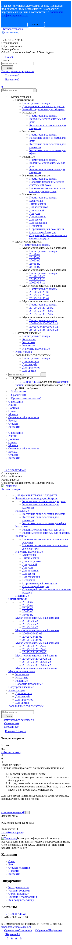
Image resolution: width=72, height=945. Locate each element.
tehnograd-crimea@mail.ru (16, 926)
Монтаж (13, 414)
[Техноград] (9, 838)
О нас (11, 861)
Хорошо (36, 24)
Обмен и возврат (18, 893)
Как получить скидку (21, 899)
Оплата (12, 411)
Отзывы (13, 423)
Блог (11, 864)
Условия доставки (19, 890)
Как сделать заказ (18, 887)
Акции (12, 404)
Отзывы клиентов (19, 867)
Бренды (12, 420)
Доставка (13, 407)
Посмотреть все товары (36, 103)
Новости (13, 870)
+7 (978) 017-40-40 (29, 381)
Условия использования (22, 896)
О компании (15, 401)
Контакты (14, 426)
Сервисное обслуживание (23, 417)
